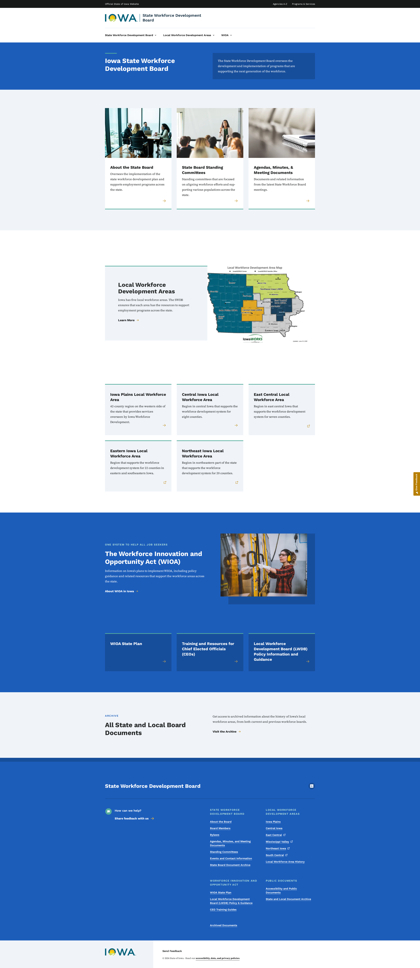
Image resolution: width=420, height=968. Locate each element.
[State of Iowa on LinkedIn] (311, 788)
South (275, 855)
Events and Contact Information (231, 858)
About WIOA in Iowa (119, 591)
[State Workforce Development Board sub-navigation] (155, 35)
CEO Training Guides (223, 909)
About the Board (220, 821)
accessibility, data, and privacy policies (218, 958)
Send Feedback (172, 951)
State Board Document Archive (230, 865)
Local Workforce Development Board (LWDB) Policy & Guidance (231, 901)
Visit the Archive (224, 731)
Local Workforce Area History (285, 861)
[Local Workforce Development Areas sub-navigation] (213, 35)
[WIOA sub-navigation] (231, 35)
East (274, 835)
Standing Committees (224, 851)
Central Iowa (274, 828)
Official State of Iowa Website (122, 4)
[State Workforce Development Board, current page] (121, 18)
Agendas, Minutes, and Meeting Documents (230, 843)
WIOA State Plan (220, 892)
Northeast (276, 848)
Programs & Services (303, 4)
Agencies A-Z (280, 4)
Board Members (220, 828)
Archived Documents (223, 925)
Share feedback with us (132, 818)
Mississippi (277, 841)
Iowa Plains (273, 821)
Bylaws (214, 834)
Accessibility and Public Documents (281, 890)
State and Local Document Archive (288, 899)
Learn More (126, 320)
